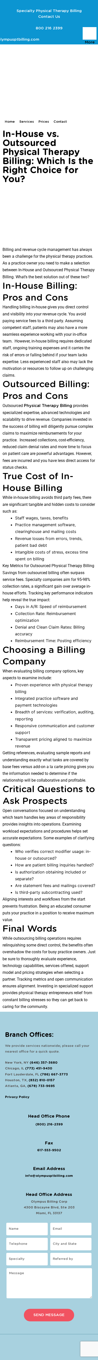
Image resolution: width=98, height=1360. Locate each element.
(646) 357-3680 (44, 1062)
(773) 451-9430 (38, 1068)
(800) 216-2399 (49, 1124)
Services (26, 121)
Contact (60, 121)
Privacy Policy (17, 1097)
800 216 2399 (49, 28)
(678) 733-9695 (41, 1086)
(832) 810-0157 (42, 1080)
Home (10, 121)
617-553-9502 (49, 1150)
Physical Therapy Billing (48, 406)
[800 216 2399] (49, 22)
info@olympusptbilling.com (49, 1176)
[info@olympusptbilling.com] (13, 33)
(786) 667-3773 (54, 1074)
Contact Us (49, 17)
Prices (43, 121)
